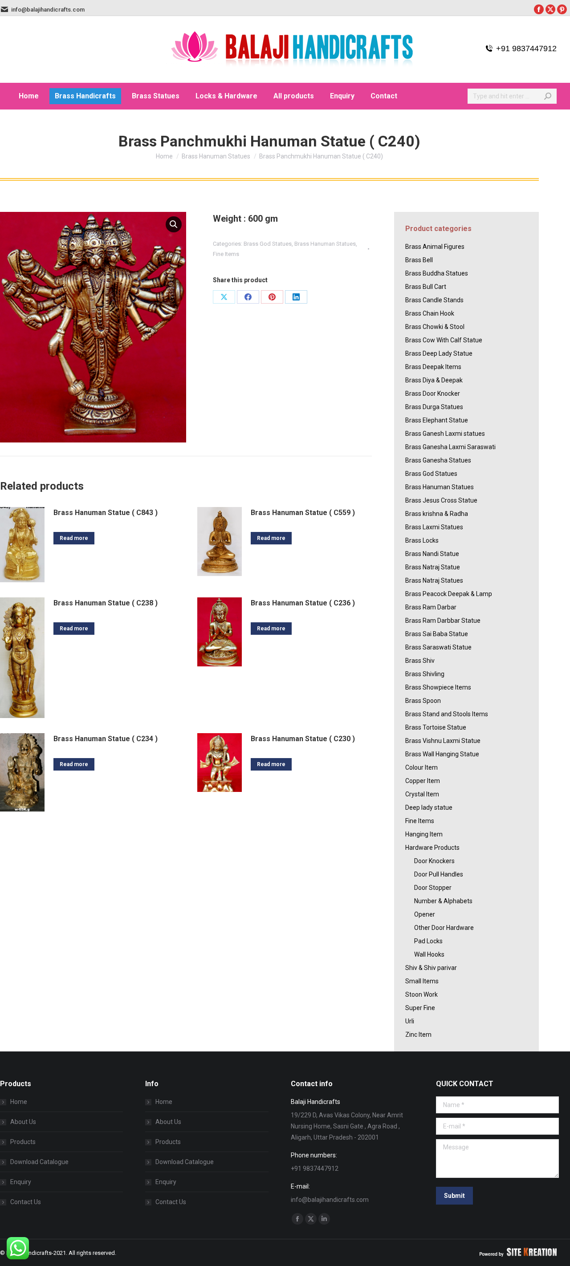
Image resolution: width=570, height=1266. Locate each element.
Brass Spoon (423, 700)
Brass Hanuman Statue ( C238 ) (105, 603)
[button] (174, 224)
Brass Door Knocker (432, 393)
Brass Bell (419, 260)
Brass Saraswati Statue (438, 647)
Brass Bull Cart (425, 286)
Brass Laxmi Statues (434, 527)
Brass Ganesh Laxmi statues (445, 433)
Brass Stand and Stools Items (446, 714)
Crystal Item (422, 794)
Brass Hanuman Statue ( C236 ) (303, 603)
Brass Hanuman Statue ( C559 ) (303, 512)
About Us (23, 1121)
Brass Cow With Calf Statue (443, 340)
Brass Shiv (420, 660)
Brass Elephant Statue (436, 420)
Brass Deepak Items (433, 366)
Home (18, 1101)
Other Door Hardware (444, 927)
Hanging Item (424, 834)
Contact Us (25, 1201)
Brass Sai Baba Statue (436, 633)
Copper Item (422, 780)
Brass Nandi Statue (432, 553)
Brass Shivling (424, 674)
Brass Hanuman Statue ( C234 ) (105, 738)
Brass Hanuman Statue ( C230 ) (303, 738)
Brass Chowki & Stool (434, 326)
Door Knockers (434, 860)
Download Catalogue (39, 1161)
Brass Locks (422, 540)
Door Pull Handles (438, 874)
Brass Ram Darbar (430, 607)
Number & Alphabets (443, 901)
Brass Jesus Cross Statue (441, 500)
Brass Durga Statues (434, 406)
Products (23, 1141)
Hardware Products (432, 847)
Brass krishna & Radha (436, 513)
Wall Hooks (429, 954)
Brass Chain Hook (429, 313)
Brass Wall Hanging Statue (442, 754)
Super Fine (420, 1007)
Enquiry (20, 1181)
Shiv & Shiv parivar (431, 967)
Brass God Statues (268, 243)
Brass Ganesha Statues (438, 460)
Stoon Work (421, 994)
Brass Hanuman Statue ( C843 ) (105, 512)
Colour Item (421, 767)
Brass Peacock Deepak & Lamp (448, 593)
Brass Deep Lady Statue (438, 353)
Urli (409, 1021)
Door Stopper (433, 887)
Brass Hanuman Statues (325, 243)
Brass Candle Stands (434, 300)
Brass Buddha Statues (436, 273)
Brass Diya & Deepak (434, 380)
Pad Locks (428, 941)
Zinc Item (418, 1034)
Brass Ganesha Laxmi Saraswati (450, 446)
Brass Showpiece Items (438, 687)
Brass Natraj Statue (432, 567)
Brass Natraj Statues (434, 580)
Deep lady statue (428, 807)
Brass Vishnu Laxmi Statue (442, 740)
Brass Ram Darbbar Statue (442, 620)
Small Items (422, 981)
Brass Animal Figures (434, 246)
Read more (74, 538)
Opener (424, 914)
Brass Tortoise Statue (435, 727)
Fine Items (226, 254)
